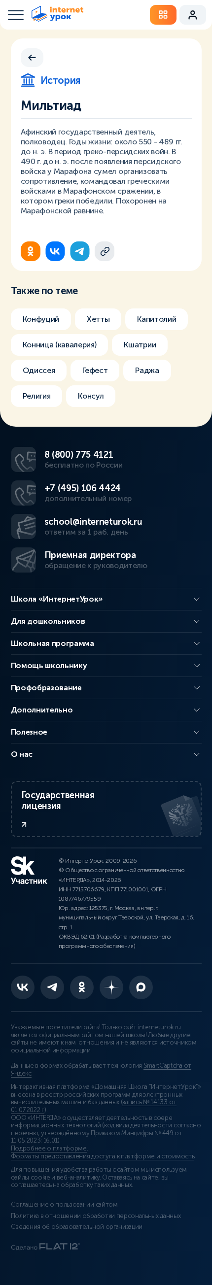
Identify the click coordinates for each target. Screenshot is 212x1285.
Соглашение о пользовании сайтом (64, 1204)
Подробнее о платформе (49, 1148)
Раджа (147, 370)
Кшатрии (140, 344)
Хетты (98, 319)
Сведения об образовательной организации (77, 1226)
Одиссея (39, 370)
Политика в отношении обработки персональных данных (96, 1216)
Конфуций (41, 319)
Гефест (94, 370)
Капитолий (156, 319)
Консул (91, 396)
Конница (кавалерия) (60, 344)
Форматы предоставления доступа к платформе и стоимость (103, 1156)
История (60, 80)
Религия (37, 396)
